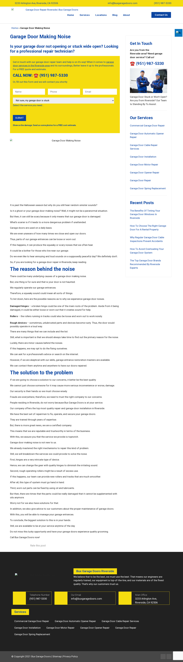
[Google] (169, 656)
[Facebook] (163, 656)
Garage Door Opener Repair (144, 172)
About (126, 15)
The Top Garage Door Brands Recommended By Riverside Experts (145, 264)
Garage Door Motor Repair (144, 164)
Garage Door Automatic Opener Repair (75, 621)
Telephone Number (39, 594)
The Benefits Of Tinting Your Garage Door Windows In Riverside (145, 214)
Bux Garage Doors (41, 656)
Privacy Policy (70, 656)
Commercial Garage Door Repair (147, 125)
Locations (101, 15)
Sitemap (56, 656)
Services (85, 15)
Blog (114, 15)
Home (70, 15)
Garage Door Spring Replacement (148, 188)
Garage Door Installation (143, 156)
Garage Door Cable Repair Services (120, 621)
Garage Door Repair (140, 180)
